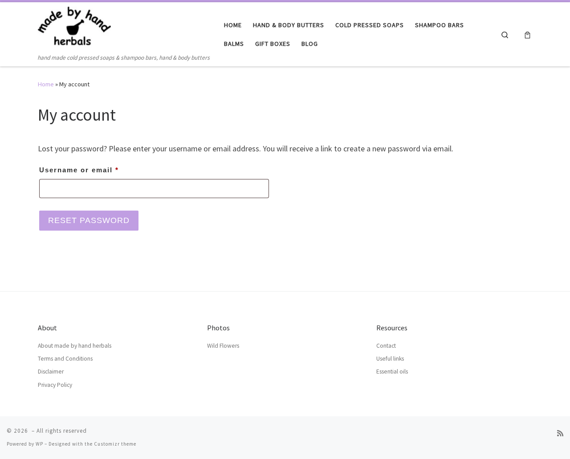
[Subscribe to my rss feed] (560, 433)
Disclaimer (51, 371)
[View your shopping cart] (527, 34)
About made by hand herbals (74, 345)
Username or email (96, 170)
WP (39, 444)
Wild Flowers (223, 345)
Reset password (89, 220)
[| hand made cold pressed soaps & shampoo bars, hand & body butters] (74, 27)
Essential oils (392, 371)
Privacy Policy (55, 385)
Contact (386, 345)
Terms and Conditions (65, 358)
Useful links (390, 358)
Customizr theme (115, 444)
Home (46, 84)
